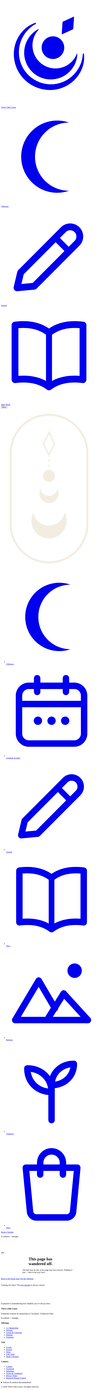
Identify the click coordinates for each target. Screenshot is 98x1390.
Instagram (10, 1371)
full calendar (25, 1285)
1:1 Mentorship (12, 1328)
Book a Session (7, 1232)
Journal (9, 1350)
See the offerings (27, 1279)
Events (9, 1347)
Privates (9, 1330)
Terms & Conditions (14, 1373)
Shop (8, 1352)
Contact (9, 1366)
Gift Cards (10, 1354)
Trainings (10, 1337)
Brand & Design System (16, 1378)
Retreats (9, 1335)
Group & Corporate (14, 1333)
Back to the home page (10, 1279)
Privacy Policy (12, 1376)
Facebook (10, 1369)
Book (8, 404)
